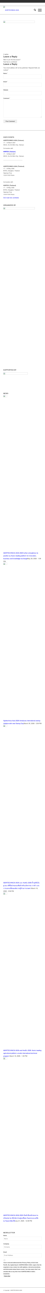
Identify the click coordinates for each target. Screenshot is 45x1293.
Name (5, 73)
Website (5, 90)
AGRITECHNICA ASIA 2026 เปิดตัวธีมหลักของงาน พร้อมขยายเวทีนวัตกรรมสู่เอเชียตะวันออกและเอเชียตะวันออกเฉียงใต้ (20, 1218)
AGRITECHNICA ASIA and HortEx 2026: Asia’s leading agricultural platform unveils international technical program (22, 1053)
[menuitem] (34, 10)
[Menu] (39, 10)
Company (6, 1244)
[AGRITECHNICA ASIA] (18, 10)
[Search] (34, 10)
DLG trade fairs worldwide (11, 198)
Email (5, 82)
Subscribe (7, 1276)
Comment (6, 98)
